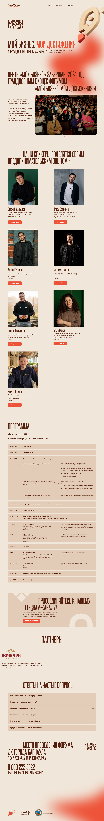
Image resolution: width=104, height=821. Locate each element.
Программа (59, 6)
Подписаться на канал (31, 621)
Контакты (70, 6)
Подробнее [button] (60, 283)
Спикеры (49, 6)
